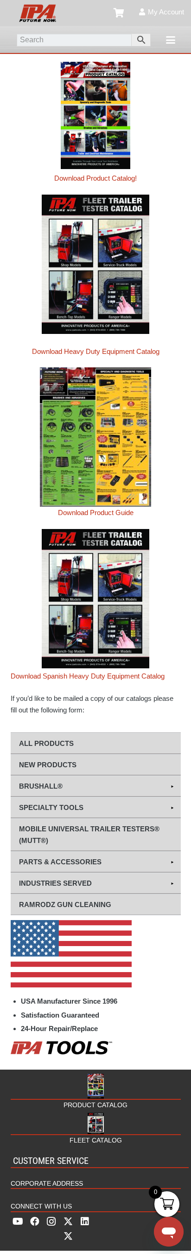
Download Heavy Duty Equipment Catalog (95, 351)
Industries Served (55, 883)
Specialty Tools (51, 807)
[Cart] (119, 13)
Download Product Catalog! (95, 178)
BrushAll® (41, 786)
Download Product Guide (96, 512)
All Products (46, 743)
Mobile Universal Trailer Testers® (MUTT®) (89, 834)
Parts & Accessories (60, 862)
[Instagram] (51, 1221)
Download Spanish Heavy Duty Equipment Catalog (88, 676)
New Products (47, 765)
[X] (68, 1229)
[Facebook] (34, 1221)
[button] (170, 40)
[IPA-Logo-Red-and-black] (38, 13)
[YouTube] (18, 1221)
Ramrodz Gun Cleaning (65, 904)
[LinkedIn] (84, 1221)
